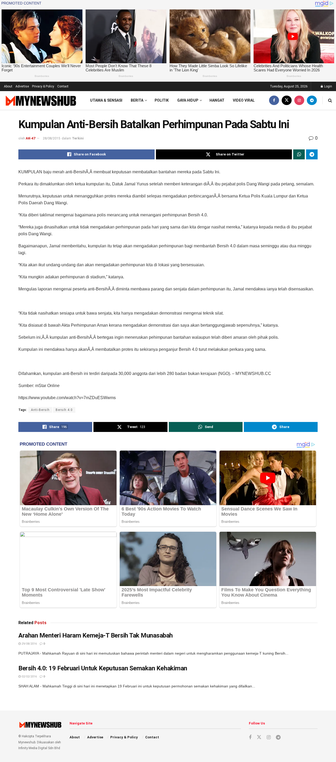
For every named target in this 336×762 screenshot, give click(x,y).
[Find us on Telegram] (312, 100)
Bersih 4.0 (64, 410)
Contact (63, 86)
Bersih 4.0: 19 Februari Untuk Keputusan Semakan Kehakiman (102, 668)
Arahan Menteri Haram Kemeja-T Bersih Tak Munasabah (95, 635)
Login (327, 86)
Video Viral (244, 100)
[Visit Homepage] (40, 100)
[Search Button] (330, 100)
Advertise (22, 86)
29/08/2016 (29, 643)
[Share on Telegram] (312, 154)
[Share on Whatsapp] (299, 154)
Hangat (216, 100)
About (8, 86)
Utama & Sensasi (106, 100)
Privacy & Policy (43, 86)
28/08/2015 (51, 138)
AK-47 (30, 138)
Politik (162, 100)
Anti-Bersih (40, 410)
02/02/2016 (29, 676)
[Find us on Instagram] (299, 100)
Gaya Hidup (187, 100)
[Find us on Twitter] (287, 100)
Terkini (78, 138)
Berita (137, 100)
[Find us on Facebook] (274, 100)
